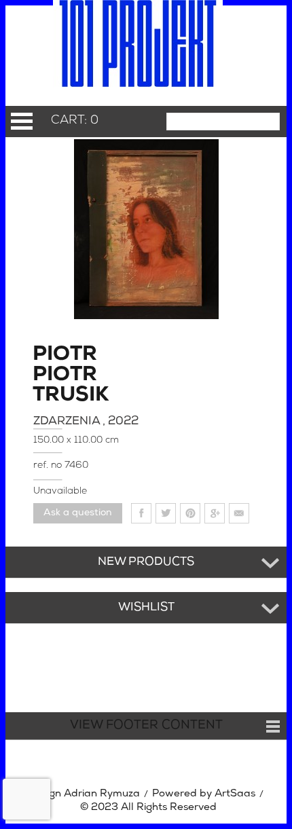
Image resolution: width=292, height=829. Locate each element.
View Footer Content (146, 726)
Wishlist (146, 607)
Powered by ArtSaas (203, 794)
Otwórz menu (21, 121)
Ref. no (49, 465)
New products (146, 562)
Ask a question (77, 513)
